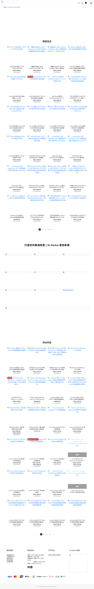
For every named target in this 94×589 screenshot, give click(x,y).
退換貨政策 (10, 558)
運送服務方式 (10, 555)
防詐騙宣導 (10, 562)
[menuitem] (40, 229)
